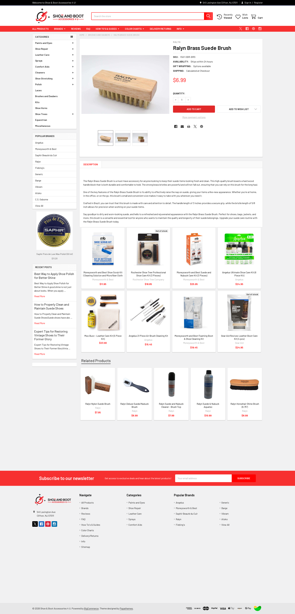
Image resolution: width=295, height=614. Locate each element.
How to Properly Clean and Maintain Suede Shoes (51, 306)
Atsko (38, 193)
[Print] (188, 126)
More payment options (194, 117)
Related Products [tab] (96, 360)
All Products (40, 28)
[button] (239, 109)
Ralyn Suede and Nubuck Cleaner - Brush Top (171, 405)
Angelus (39, 142)
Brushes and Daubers (46, 96)
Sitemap (85, 546)
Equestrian (41, 119)
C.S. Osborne (41, 199)
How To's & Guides (106, 28)
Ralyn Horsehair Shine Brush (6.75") (244, 405)
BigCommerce (91, 608)
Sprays (38, 60)
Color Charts (133, 28)
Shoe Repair (41, 48)
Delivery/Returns (160, 28)
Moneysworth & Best (46, 148)
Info (179, 28)
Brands (58, 28)
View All (39, 205)
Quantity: (179, 93)
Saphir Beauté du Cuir (46, 155)
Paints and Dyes (43, 43)
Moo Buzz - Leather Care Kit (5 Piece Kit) (103, 337)
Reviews (76, 28)
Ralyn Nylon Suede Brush (97, 403)
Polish (38, 84)
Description (90, 164)
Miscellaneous (42, 125)
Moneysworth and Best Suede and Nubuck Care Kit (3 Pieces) (194, 274)
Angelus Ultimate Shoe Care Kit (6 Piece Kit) (239, 274)
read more (39, 296)
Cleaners (40, 72)
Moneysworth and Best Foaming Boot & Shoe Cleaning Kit (194, 337)
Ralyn (38, 161)
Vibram (38, 186)
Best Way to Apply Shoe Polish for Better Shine (54, 275)
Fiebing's (39, 167)
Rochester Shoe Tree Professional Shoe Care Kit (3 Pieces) (148, 274)
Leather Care (42, 54)
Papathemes (126, 608)
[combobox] (152, 16)
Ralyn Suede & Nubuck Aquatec (208, 405)
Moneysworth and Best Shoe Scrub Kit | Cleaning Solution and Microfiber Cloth (103, 274)
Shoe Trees (41, 114)
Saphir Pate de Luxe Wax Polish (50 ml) (54, 254)
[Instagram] (260, 28)
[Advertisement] (54, 412)
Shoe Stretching (44, 78)
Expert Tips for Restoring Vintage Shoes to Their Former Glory (51, 335)
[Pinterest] (253, 28)
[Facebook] (247, 28)
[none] (125, 84)
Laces (38, 90)
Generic (39, 174)
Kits (37, 102)
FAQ (88, 28)
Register (258, 2)
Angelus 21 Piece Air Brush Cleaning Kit (148, 335)
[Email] (182, 126)
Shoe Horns (41, 108)
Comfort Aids (42, 66)
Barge (38, 180)
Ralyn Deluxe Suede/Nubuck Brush (134, 405)
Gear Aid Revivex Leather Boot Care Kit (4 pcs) (239, 337)
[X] (240, 28)
